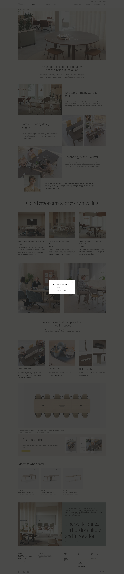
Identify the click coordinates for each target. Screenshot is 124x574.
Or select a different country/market (62, 290)
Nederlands (59, 287)
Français (65, 287)
